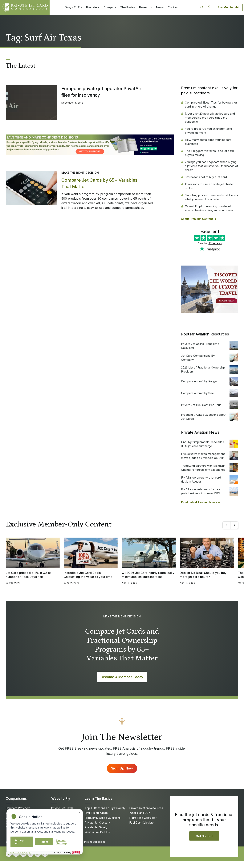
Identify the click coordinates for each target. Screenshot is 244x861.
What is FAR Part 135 (97, 832)
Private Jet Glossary (97, 822)
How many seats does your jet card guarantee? (208, 142)
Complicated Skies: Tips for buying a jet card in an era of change (211, 104)
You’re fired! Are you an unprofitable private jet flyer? (208, 130)
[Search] (202, 7)
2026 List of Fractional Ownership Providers (203, 369)
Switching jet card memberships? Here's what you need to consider (211, 197)
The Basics (127, 7)
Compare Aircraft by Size (197, 393)
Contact (173, 7)
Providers (93, 7)
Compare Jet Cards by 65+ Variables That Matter (99, 183)
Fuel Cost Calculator (142, 822)
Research (145, 7)
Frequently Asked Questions (102, 817)
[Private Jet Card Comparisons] (25, 7)
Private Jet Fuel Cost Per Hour (201, 405)
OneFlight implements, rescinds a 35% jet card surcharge (203, 444)
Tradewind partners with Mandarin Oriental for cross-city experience (203, 467)
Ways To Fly (73, 7)
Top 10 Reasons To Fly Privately (105, 808)
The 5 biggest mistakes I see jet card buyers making (209, 153)
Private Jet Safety (96, 827)
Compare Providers (18, 808)
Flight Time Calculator (143, 817)
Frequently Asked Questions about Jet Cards (203, 416)
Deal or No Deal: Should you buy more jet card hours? (203, 575)
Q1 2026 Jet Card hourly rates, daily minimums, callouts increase (148, 575)
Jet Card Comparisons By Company (198, 357)
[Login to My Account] (209, 7)
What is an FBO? (139, 812)
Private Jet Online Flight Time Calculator (200, 346)
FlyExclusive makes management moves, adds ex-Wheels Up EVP (203, 456)
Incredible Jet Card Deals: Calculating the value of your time (88, 575)
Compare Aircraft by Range (199, 381)
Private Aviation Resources (146, 808)
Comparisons (16, 798)
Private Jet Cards (62, 808)
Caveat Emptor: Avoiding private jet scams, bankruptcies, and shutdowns (209, 208)
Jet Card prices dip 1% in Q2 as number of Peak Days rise (28, 575)
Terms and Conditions (92, 841)
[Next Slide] (234, 525)
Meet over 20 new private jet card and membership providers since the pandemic (210, 117)
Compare (110, 7)
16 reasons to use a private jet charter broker (209, 186)
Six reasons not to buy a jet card (206, 177)
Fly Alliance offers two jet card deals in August (201, 479)
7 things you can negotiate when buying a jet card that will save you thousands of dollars (211, 166)
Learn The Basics (98, 798)
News (160, 7)
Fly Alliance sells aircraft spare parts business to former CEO (201, 491)
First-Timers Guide (96, 812)
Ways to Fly (60, 798)
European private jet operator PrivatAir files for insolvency (101, 92)
